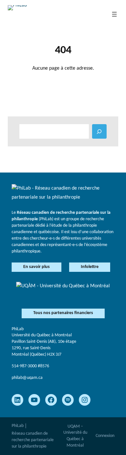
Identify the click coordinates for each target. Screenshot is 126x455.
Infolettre (90, 266)
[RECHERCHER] (99, 131)
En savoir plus (36, 266)
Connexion (105, 435)
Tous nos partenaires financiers (63, 313)
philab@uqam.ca (27, 377)
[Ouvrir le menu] (114, 14)
